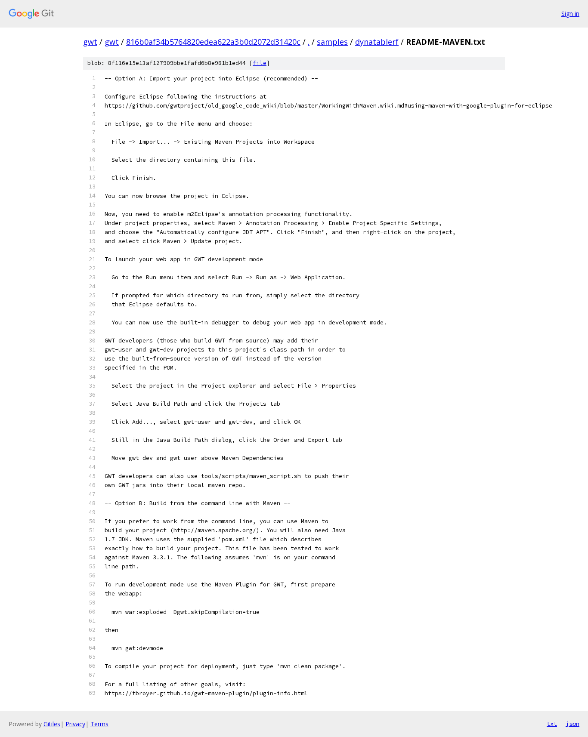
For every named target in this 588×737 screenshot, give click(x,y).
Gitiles (51, 724)
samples (332, 42)
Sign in (570, 13)
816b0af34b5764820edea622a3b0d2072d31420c (213, 42)
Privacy (75, 724)
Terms (99, 724)
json (572, 724)
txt (552, 724)
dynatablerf (377, 42)
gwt (90, 42)
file (259, 63)
